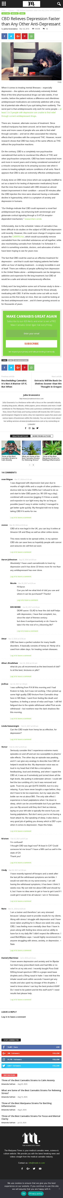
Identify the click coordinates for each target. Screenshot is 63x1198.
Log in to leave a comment (20, 518)
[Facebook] (26, 428)
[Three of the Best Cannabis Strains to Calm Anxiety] (11, 448)
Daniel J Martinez (9, 958)
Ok (23, 1193)
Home (3, 10)
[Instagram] (30, 428)
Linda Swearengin (10, 726)
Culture (11, 10)
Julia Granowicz (11, 29)
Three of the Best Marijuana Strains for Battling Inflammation (51, 458)
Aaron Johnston (9, 559)
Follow (56, 1053)
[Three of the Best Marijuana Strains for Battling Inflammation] (52, 448)
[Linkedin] (34, 428)
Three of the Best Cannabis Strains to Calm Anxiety (9, 458)
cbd (10, 360)
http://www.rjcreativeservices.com (31, 398)
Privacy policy (35, 1193)
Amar (4, 638)
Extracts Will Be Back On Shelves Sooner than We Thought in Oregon (48, 383)
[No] (59, 1188)
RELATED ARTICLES (20, 436)
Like (57, 1047)
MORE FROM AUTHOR (42, 436)
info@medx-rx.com (37, 1163)
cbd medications (21, 360)
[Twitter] (37, 428)
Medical (15, 13)
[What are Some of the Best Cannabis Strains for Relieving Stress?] (31, 448)
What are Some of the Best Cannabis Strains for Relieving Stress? (31, 458)
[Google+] (29, 1169)
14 (47, 29)
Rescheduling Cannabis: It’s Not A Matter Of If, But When (14, 383)
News (22, 13)
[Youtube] (40, 1169)
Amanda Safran (8, 1084)
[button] (58, 4)
